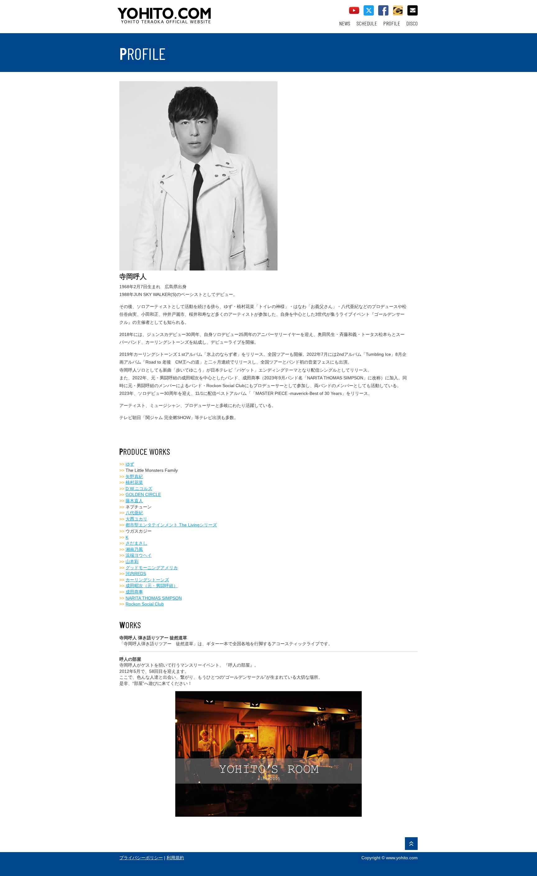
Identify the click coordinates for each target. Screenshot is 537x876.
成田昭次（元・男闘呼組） (152, 585)
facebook (383, 10)
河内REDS (136, 573)
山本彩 (132, 561)
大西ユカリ (136, 518)
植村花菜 (134, 482)
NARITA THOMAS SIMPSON (154, 598)
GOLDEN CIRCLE (143, 494)
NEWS (344, 23)
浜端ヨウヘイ (139, 555)
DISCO (412, 23)
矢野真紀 (134, 476)
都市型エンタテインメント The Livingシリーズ (171, 524)
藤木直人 (134, 500)
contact (412, 10)
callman (398, 10)
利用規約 (175, 857)
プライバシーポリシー (141, 857)
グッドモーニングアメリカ (152, 567)
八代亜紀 (134, 512)
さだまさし (136, 543)
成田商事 (134, 591)
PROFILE (391, 23)
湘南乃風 (134, 549)
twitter (369, 10)
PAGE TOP (411, 843)
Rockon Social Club (145, 603)
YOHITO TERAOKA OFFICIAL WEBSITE (188, 12)
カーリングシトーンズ (147, 579)
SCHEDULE (366, 23)
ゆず (130, 464)
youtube (354, 10)
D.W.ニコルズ (139, 488)
